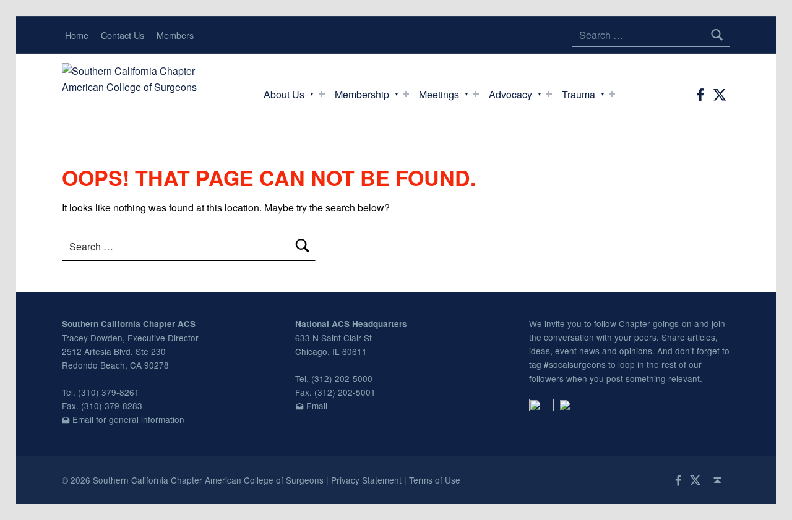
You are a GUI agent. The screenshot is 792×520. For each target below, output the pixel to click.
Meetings (439, 94)
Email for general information (128, 419)
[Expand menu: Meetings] (476, 94)
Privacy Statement (366, 480)
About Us (284, 94)
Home (76, 34)
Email (316, 405)
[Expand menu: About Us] (322, 94)
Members (175, 34)
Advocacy (510, 94)
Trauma (578, 94)
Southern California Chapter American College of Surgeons (208, 480)
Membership (362, 94)
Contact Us (122, 34)
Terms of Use (434, 480)
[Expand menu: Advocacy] (549, 94)
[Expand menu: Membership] (406, 94)
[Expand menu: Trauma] (612, 94)
